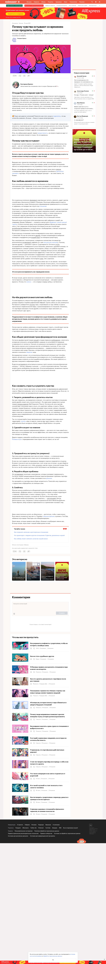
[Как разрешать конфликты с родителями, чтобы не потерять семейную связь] (40, 646)
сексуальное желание (51, 242)
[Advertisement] (40, 193)
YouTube (47, 828)
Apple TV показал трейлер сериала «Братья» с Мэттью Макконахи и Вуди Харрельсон (83, 85)
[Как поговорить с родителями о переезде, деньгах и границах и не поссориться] (40, 800)
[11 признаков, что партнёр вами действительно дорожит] (40, 752)
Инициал (54, 828)
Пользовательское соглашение (24, 831)
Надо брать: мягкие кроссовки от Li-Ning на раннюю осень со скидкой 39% (84, 98)
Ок (53, 960)
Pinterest (41, 828)
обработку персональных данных (52, 956)
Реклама (34, 824)
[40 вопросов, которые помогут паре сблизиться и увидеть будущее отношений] (40, 705)
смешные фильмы (49, 516)
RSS (60, 828)
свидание (29, 352)
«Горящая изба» (43, 684)
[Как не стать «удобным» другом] (40, 658)
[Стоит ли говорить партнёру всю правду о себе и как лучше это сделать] (40, 764)
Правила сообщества (46, 833)
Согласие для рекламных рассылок (18, 836)
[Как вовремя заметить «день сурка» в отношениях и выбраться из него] (40, 729)
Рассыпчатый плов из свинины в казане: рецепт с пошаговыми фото (84, 123)
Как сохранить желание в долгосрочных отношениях (31, 532)
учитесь (23, 421)
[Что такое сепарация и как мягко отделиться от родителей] (40, 776)
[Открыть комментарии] (34, 648)
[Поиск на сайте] (92, 2)
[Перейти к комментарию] (84, 81)
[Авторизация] (99, 2)
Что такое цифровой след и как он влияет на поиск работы (83, 111)
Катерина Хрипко (21, 38)
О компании (56, 824)
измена (28, 282)
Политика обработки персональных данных (46, 831)
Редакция (41, 824)
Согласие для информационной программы (42, 836)
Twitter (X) (33, 828)
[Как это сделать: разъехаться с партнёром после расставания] (40, 681)
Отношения (43, 648)
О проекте (20, 824)
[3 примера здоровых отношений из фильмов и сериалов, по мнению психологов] (40, 811)
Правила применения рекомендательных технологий (23, 833)
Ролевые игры (16, 439)
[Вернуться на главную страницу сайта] (11, 2)
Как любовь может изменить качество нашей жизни (31, 539)
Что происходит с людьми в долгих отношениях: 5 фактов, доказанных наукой (39, 535)
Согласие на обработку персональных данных (67, 833)
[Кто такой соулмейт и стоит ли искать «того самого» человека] (40, 788)
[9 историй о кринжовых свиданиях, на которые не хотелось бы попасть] (40, 740)
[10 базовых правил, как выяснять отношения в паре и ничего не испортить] (40, 669)
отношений (42, 206)
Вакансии (48, 824)
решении (49, 478)
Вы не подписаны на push (70, 828)
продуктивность (43, 133)
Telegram (18, 828)
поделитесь (57, 116)
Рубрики (27, 824)
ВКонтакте (26, 828)
